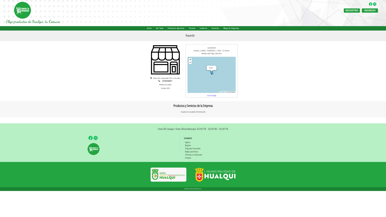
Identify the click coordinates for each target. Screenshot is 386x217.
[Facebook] (371, 5)
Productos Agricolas (176, 28)
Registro (188, 145)
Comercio (203, 28)
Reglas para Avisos (191, 151)
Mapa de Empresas (231, 28)
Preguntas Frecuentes (193, 148)
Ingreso (187, 142)
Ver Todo (159, 28)
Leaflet (222, 92)
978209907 (167, 81)
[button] (211, 73)
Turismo (192, 28)
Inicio (149, 28)
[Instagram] (375, 5)
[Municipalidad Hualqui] (215, 180)
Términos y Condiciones (193, 154)
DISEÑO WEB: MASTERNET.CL (193, 189)
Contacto (188, 157)
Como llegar (211, 95)
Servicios (215, 28)
